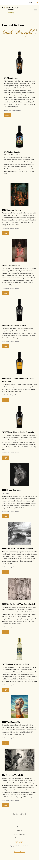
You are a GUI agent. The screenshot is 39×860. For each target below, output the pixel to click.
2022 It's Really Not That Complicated (18, 603)
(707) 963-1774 (19, 842)
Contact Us (19, 830)
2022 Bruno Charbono (11, 489)
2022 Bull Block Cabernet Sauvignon (17, 548)
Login (7, 115)
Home (19, 827)
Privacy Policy (19, 838)
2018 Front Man (11, 77)
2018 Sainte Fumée (12, 151)
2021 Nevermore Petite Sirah (14, 325)
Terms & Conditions (19, 834)
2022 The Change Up (11, 721)
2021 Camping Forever (11, 209)
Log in (30, 2)
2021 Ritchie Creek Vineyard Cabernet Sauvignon (18, 380)
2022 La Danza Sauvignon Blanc (16, 664)
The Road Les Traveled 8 (12, 774)
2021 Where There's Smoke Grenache (18, 432)
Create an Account (19, 852)
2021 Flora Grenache (11, 265)
